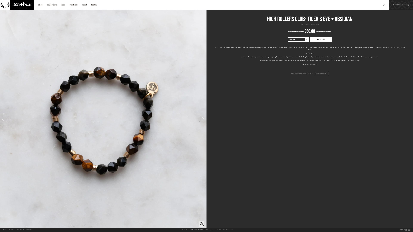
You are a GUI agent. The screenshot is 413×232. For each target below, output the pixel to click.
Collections (52, 5)
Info (63, 5)
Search (384, 5)
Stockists (73, 5)
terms (5, 230)
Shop (40, 5)
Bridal (94, 5)
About (84, 5)
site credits (20, 230)
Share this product (321, 73)
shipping (11, 230)
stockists (29, 230)
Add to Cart (321, 39)
